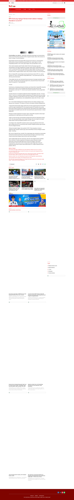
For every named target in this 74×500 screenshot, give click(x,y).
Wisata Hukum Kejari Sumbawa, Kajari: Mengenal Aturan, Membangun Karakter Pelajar (56, 66)
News (10, 16)
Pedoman (32, 495)
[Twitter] (60, 493)
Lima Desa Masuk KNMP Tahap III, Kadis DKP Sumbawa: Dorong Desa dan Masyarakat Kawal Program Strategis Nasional (26, 0)
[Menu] (9, 3)
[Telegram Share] (43, 164)
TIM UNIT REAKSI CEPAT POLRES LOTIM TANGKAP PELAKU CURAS (20, 157)
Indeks (12, 2)
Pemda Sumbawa (51, 272)
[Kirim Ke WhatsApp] (45, 164)
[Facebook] (58, 493)
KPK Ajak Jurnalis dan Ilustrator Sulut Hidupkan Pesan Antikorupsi (55, 62)
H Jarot (49, 269)
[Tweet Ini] (38, 164)
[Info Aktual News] (12, 6)
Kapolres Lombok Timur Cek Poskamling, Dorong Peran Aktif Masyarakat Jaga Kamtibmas (25, 156)
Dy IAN (12, 22)
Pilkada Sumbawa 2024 (52, 265)
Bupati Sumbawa (51, 267)
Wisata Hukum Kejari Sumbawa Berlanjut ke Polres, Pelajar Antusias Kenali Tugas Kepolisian (56, 74)
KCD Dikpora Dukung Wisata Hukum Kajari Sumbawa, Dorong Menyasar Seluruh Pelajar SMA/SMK (55, 59)
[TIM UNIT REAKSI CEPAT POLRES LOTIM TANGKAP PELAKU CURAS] (27, 184)
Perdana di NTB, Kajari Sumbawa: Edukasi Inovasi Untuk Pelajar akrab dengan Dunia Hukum (55, 70)
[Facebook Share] (36, 164)
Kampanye (50, 271)
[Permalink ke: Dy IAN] (10, 22)
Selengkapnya (56, 17)
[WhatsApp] (64, 493)
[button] (62, 3)
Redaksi (36, 495)
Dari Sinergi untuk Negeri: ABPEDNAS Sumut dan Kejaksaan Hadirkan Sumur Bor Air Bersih (25, 149)
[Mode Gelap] (64, 3)
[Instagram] (62, 493)
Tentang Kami (41, 495)
